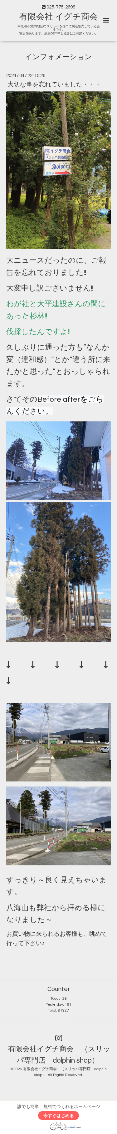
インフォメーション (58, 57)
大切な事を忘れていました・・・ (54, 84)
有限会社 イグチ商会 (58, 17)
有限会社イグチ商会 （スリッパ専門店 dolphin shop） (59, 1054)
